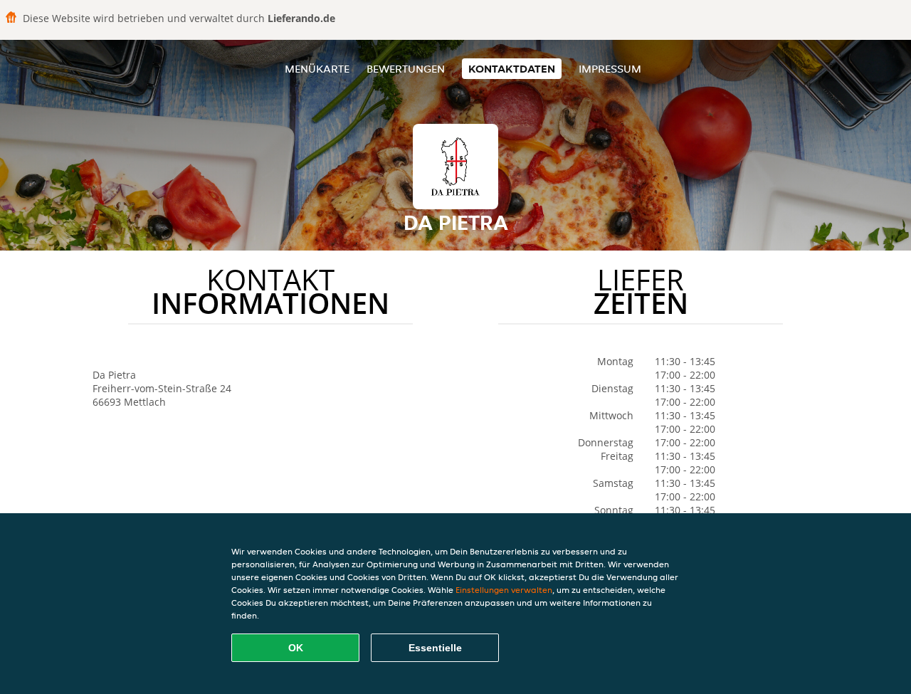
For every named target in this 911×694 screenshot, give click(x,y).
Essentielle (435, 647)
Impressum (610, 68)
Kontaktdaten (511, 68)
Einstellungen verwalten (504, 589)
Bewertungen (406, 68)
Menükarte (317, 68)
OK (295, 647)
